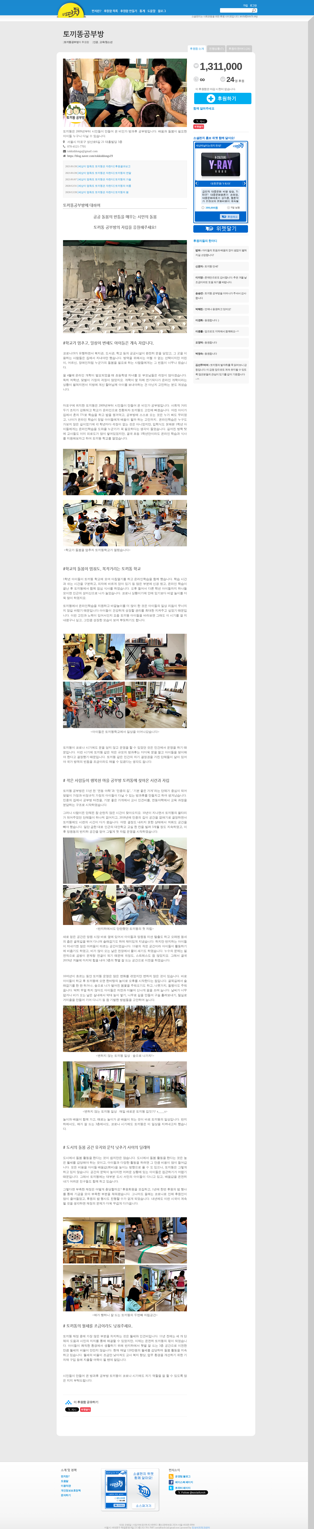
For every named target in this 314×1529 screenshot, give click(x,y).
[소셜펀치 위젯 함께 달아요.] (129, 1490)
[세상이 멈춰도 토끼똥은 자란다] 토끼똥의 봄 (103, 192)
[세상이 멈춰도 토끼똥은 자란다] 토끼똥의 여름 (104, 185)
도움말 (151, 11)
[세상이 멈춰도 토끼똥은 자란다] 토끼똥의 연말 (104, 172)
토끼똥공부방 (83, 34)
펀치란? (96, 11)
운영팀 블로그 (183, 1476)
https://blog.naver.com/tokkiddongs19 (90, 156)
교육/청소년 (106, 42)
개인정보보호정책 (71, 1490)
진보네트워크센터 (201, 1527)
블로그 (162, 11)
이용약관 (66, 1485)
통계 (142, 11)
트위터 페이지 (183, 1487)
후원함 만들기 (128, 11)
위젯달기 (220, 229)
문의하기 (66, 1495)
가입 (245, 5)
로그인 (253, 5)
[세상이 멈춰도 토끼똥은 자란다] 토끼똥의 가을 (104, 179)
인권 (95, 42)
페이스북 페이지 (184, 1482)
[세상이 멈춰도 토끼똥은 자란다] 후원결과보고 (104, 166)
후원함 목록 (111, 11)
